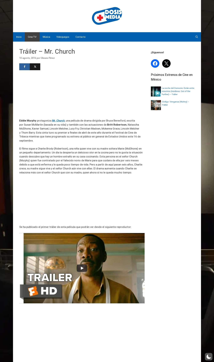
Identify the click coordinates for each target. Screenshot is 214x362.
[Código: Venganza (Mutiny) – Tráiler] (156, 109)
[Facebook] (24, 66)
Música (46, 36)
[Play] (82, 268)
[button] (208, 356)
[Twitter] (35, 66)
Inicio (19, 36)
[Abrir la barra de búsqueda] (196, 37)
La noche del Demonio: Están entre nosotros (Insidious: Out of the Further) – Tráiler (178, 91)
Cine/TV (32, 36)
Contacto (81, 36)
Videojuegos (62, 36)
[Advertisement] (82, 94)
